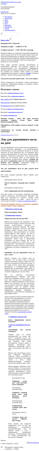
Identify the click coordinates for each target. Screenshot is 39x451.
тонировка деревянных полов (15, 109)
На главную (8, 16)
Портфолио (8, 27)
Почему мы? (5, 12)
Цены (6, 22)
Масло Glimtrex (5, 99)
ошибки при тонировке (17, 96)
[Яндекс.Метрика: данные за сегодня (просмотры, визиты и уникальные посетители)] (33, 442)
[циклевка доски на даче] (13, 209)
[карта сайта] (11, 40)
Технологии (8, 18)
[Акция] (4, 4)
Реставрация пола (6, 106)
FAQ (6, 23)
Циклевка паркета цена (7, 135)
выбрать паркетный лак (10, 115)
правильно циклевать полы (15, 93)
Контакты (8, 25)
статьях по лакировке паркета (26, 201)
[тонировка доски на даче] (17, 317)
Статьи (7, 28)
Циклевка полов (5, 102)
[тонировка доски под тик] (13, 215)
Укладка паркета (10, 30)
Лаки (6, 20)
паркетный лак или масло (15, 112)
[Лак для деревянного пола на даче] (19, 326)
